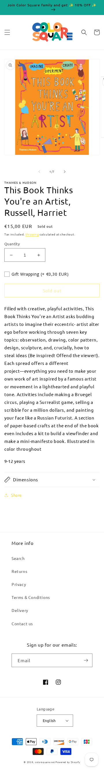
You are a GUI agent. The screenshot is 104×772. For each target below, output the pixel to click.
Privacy (19, 584)
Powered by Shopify (67, 762)
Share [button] (16, 495)
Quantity (12, 243)
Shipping (32, 234)
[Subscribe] (85, 660)
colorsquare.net (45, 762)
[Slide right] (64, 171)
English (49, 720)
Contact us (22, 623)
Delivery (20, 610)
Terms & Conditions (31, 597)
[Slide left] (39, 171)
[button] (7, 32)
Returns (19, 571)
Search (18, 558)
